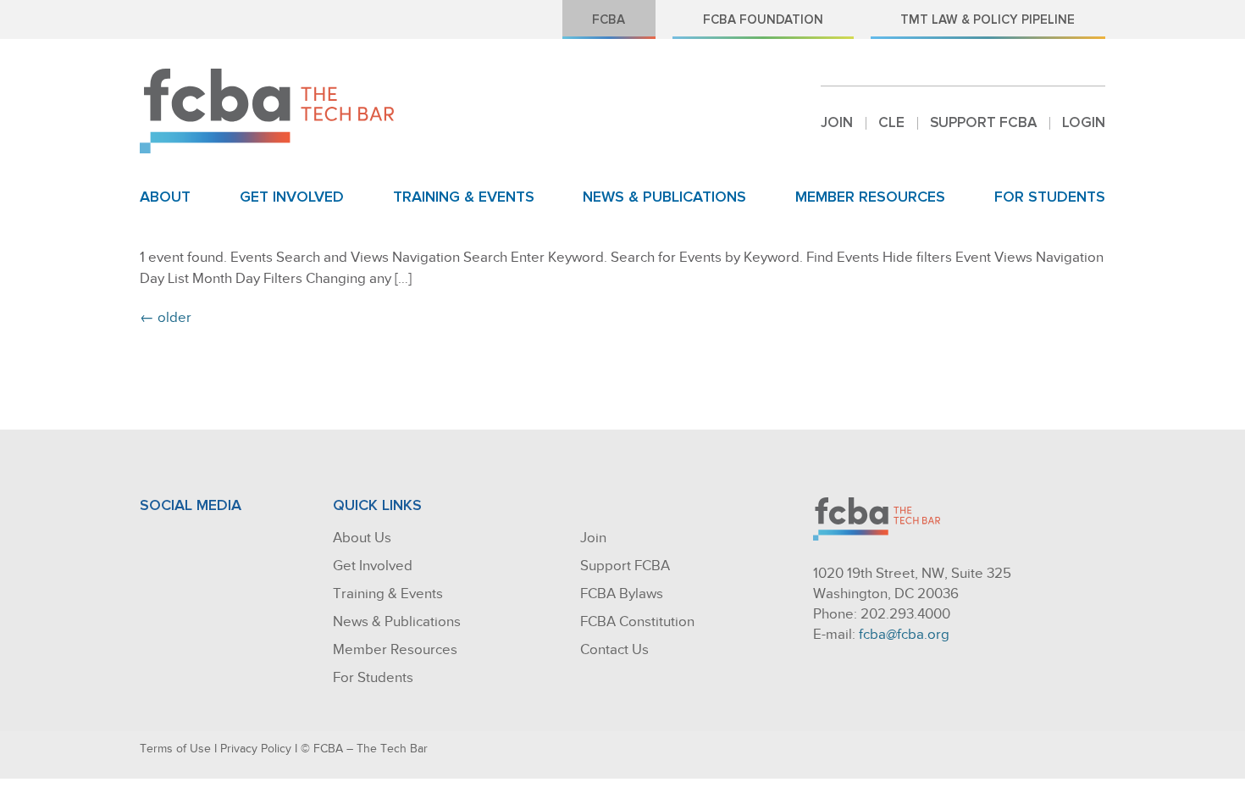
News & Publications (664, 196)
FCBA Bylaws (621, 593)
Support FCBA (983, 122)
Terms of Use (175, 748)
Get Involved (292, 196)
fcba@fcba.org (904, 634)
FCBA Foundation (763, 19)
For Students (1049, 196)
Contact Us (614, 649)
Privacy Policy (255, 748)
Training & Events (463, 196)
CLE (891, 122)
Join (837, 122)
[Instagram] (222, 542)
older (165, 317)
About (165, 196)
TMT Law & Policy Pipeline (987, 19)
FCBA (608, 19)
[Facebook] (152, 542)
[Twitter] (256, 542)
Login (1083, 122)
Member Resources (870, 196)
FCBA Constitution (637, 621)
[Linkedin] (187, 542)
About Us (362, 538)
